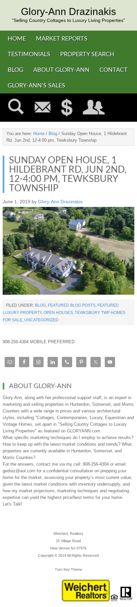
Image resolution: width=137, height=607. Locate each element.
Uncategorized (41, 320)
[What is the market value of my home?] (67, 107)
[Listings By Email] (42, 107)
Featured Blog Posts (71, 305)
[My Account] (94, 107)
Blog (40, 305)
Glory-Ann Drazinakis (68, 12)
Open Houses (58, 312)
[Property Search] (16, 107)
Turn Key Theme (68, 569)
